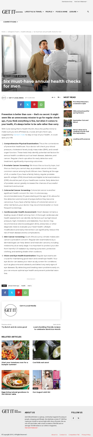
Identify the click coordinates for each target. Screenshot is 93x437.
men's (30, 286)
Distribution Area (67, 1)
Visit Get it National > (80, 1)
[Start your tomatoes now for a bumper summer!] (15, 350)
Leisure (72, 12)
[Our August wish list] (46, 379)
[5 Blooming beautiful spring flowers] (68, 114)
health (23, 286)
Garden (4, 359)
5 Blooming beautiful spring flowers (81, 112)
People (49, 12)
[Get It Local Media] (4, 98)
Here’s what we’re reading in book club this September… (81, 131)
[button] (88, 12)
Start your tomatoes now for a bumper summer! (15, 363)
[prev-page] (65, 149)
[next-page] (68, 149)
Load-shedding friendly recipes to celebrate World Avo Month (46, 328)
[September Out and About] (68, 123)
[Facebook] (20, 104)
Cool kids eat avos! (41, 362)
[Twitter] (27, 104)
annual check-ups (13, 286)
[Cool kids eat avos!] (46, 350)
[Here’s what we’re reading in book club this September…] (68, 132)
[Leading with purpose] (68, 142)
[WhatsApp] (41, 104)
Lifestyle (22, 76)
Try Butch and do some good (14, 327)
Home (4, 32)
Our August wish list (41, 392)
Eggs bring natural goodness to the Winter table (15, 393)
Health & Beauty (26, 32)
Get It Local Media (16, 98)
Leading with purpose (81, 139)
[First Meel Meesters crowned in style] (68, 104)
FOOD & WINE (61, 12)
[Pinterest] (34, 104)
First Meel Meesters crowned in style (80, 102)
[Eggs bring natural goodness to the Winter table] (15, 379)
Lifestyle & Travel (33, 12)
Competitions (9, 22)
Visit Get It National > (31, 428)
